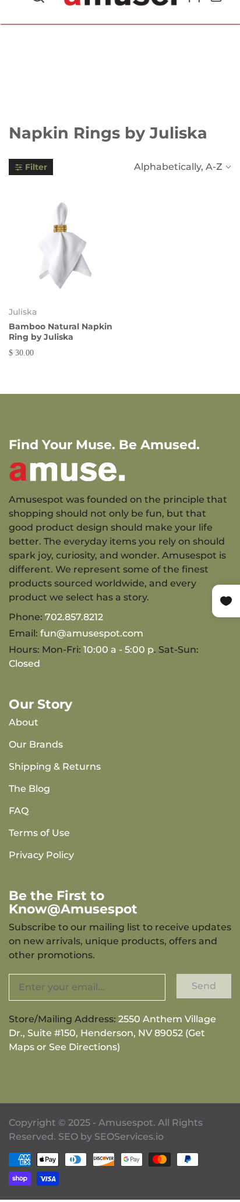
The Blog (29, 788)
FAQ (19, 810)
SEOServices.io (129, 1136)
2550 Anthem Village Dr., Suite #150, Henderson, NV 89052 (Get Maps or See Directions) (112, 1032)
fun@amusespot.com (91, 633)
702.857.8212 (74, 617)
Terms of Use (39, 832)
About (23, 722)
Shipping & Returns (55, 766)
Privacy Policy (41, 854)
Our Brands (36, 744)
